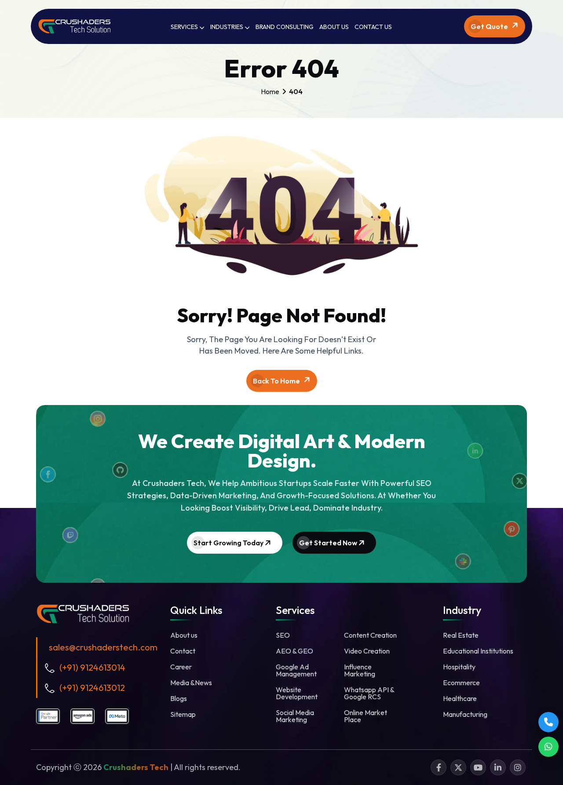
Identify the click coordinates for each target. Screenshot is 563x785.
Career (181, 666)
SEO (283, 635)
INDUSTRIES (227, 27)
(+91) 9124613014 (92, 667)
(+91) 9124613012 (92, 687)
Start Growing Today (229, 542)
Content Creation (370, 635)
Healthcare (460, 698)
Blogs (178, 698)
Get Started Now (328, 542)
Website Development (297, 693)
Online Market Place (365, 716)
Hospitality (459, 666)
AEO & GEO (294, 650)
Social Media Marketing (295, 716)
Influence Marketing (359, 670)
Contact (182, 650)
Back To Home (277, 380)
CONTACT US (373, 27)
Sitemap (183, 714)
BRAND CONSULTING (285, 27)
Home (270, 91)
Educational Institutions (478, 650)
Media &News (191, 682)
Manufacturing (465, 714)
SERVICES (185, 27)
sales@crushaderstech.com (103, 647)
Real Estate (461, 635)
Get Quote (490, 26)
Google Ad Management (296, 670)
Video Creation (367, 650)
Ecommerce (461, 682)
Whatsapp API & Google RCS (369, 693)
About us (183, 635)
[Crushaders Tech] (82, 613)
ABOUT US (334, 27)
